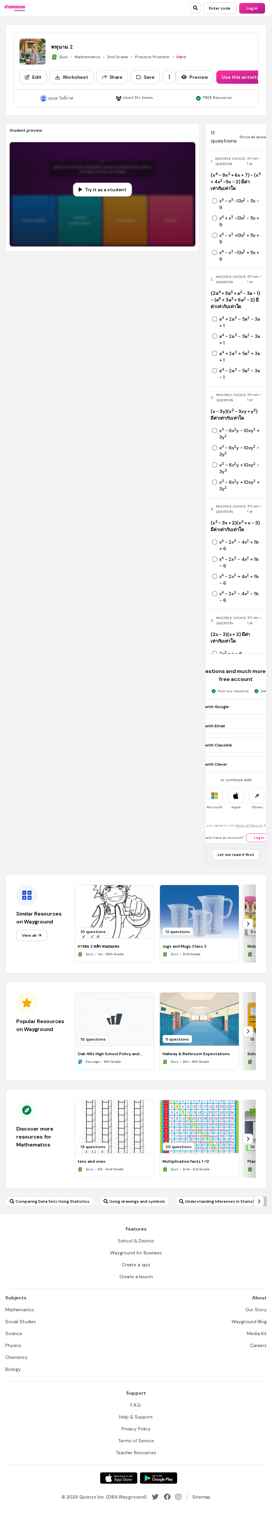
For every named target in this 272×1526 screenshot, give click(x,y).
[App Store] (118, 1478)
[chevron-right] (247, 924)
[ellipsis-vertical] (169, 76)
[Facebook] (167, 1497)
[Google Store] (158, 1478)
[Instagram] (178, 1497)
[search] (195, 8)
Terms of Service (248, 825)
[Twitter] (155, 1497)
